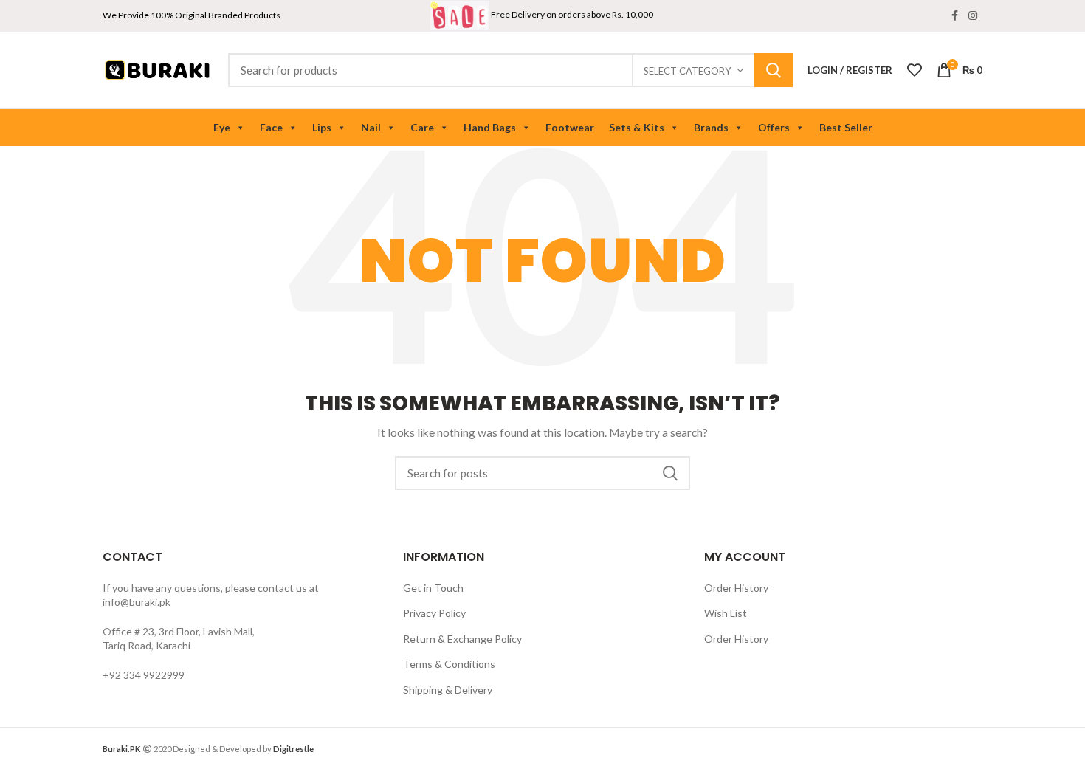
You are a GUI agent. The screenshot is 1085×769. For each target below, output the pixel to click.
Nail (371, 127)
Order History (736, 588)
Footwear (569, 127)
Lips (321, 127)
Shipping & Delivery (447, 689)
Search (773, 70)
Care (422, 127)
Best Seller (845, 127)
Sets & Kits (636, 127)
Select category (687, 71)
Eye (221, 127)
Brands (711, 127)
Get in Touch (433, 588)
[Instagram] (972, 15)
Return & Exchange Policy (462, 638)
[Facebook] (954, 15)
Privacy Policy (434, 613)
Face (271, 127)
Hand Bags (490, 127)
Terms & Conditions (449, 664)
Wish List (725, 613)
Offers (774, 127)
